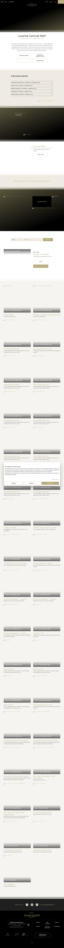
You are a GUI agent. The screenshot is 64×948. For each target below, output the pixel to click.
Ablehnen (14, 483)
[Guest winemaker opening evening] (46, 299)
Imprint (38, 926)
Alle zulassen (50, 483)
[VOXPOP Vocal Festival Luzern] (46, 511)
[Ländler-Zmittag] (17, 511)
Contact (11, 1)
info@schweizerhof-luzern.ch (17, 927)
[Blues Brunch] (17, 653)
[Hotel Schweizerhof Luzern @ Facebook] (27, 904)
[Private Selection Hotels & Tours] (8, 934)
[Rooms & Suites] (47, 2)
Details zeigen (55, 479)
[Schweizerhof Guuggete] (43, 114)
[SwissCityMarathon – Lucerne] (17, 583)
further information (41, 266)
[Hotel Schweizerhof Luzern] (32, 4)
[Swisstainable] (16, 934)
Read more (40, 154)
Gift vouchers (47, 923)
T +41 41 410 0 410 (16, 925)
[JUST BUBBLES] (17, 868)
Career (57, 922)
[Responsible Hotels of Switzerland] (25, 934)
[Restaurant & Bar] (51, 2)
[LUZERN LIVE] (46, 617)
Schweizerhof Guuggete (18, 115)
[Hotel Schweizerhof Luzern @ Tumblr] (37, 904)
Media (38, 922)
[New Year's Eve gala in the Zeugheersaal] (17, 796)
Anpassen (31, 483)
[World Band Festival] (17, 333)
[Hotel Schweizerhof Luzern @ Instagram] (32, 904)
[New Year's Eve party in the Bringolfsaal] (46, 760)
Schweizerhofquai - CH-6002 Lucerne (17, 924)
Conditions (57, 926)
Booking (61, 1)
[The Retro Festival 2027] (46, 796)
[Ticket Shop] (55, 2)
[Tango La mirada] (17, 262)
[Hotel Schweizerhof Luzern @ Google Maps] (28, 925)
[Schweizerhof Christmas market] (17, 724)
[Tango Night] (17, 299)
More (40, 261)
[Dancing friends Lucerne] (46, 333)
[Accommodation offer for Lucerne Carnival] (21, 147)
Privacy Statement (47, 927)
